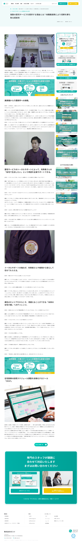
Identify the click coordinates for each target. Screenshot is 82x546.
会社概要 (56, 516)
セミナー (32, 3)
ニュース (47, 521)
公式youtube (32, 523)
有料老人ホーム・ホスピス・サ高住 (12, 523)
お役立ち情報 (26, 3)
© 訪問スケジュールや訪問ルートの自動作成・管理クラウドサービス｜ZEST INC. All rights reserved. (21, 540)
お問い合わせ (57, 518)
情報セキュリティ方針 (58, 521)
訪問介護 (6, 518)
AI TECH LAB (38, 3)
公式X (30, 516)
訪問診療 (6, 521)
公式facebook (32, 521)
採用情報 (47, 523)
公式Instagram (32, 518)
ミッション (47, 518)
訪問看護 (6, 516)
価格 (21, 3)
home (10, 8)
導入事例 (17, 3)
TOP (46, 516)
